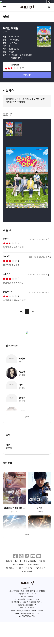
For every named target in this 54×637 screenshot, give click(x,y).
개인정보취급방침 (18, 565)
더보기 (27, 417)
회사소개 (18, 561)
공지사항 (9, 561)
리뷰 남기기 (27, 75)
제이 (24, 55)
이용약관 (29, 568)
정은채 (11, 55)
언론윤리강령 (40, 568)
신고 (49, 239)
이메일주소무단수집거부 (14, 568)
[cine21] (27, 7)
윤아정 (12, 58)
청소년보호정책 (33, 565)
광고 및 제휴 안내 (30, 561)
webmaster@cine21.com (30, 613)
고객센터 (42, 561)
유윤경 (9, 448)
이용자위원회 (27, 571)
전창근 (11, 52)
